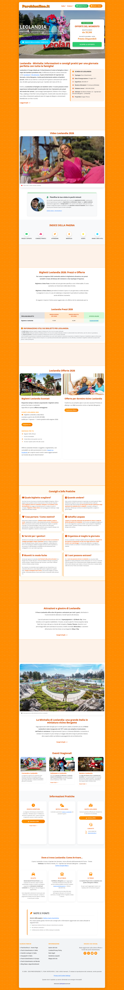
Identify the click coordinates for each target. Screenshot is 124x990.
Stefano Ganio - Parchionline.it (54, 210)
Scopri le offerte (87, 44)
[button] (62, 160)
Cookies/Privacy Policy (55, 950)
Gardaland (27, 75)
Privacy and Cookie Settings (62, 975)
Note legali (52, 953)
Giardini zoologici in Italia (29, 953)
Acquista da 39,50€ (94, 320)
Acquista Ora (27, 424)
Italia (63, 6)
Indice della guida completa (36, 42)
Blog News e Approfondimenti (30, 964)
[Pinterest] (95, 953)
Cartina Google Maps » (62, 865)
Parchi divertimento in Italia (29, 950)
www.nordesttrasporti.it (60, 886)
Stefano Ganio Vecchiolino (51, 918)
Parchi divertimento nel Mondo (30, 961)
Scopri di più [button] (61, 635)
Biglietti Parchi (82, 6)
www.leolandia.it (92, 833)
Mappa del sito (53, 958)
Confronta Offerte (71, 410)
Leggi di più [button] (24, 103)
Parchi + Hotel (97, 6)
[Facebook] (85, 953)
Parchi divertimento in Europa (30, 958)
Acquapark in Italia (26, 956)
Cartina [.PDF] (92, 818)
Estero (69, 6)
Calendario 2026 (34, 821)
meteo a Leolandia (67, 812)
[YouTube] (92, 953)
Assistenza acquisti (54, 956)
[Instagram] (88, 953)
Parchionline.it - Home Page (29, 947)
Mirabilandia (35, 75)
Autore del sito (53, 947)
